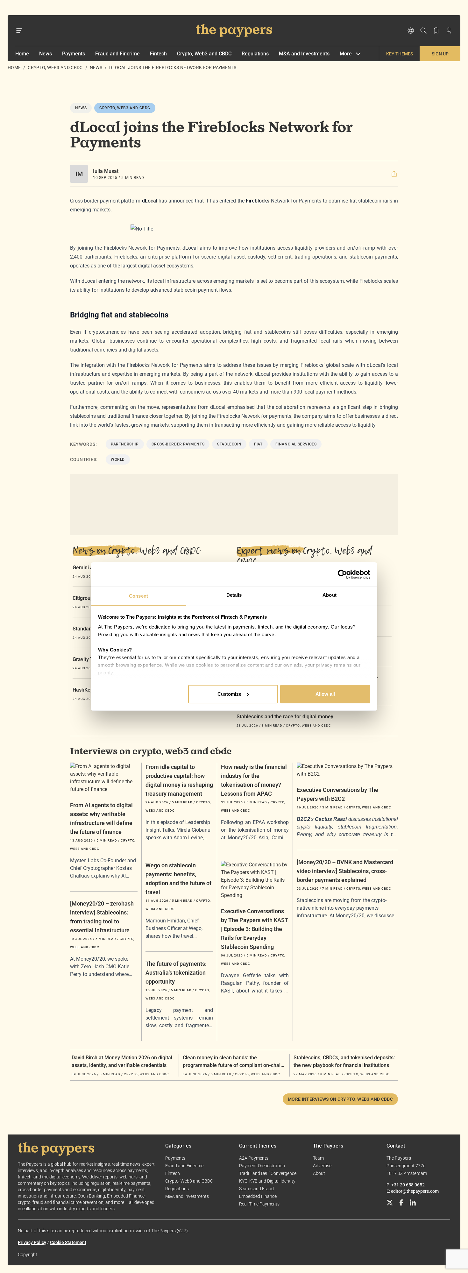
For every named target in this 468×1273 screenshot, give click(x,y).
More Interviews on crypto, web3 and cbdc (340, 1099)
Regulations (255, 54)
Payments (73, 54)
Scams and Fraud (256, 1188)
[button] (394, 174)
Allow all (325, 694)
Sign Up (440, 53)
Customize (229, 694)
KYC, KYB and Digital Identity (267, 1181)
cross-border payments (178, 444)
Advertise (322, 1165)
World (118, 459)
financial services (296, 444)
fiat (258, 444)
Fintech (158, 54)
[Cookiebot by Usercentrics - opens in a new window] (342, 574)
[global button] (411, 30)
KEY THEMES (399, 53)
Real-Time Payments (259, 1203)
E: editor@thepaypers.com (412, 1191)
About (319, 1173)
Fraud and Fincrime (117, 54)
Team (318, 1158)
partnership (125, 444)
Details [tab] (234, 595)
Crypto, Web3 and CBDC (204, 54)
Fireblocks (257, 201)
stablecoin (229, 444)
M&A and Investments (304, 54)
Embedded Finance (258, 1196)
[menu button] (19, 30)
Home (22, 54)
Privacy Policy (32, 1242)
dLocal (149, 201)
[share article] (394, 174)
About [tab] (330, 595)
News (45, 54)
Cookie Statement (68, 1242)
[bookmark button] (436, 30)
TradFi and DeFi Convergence (267, 1173)
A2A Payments (253, 1158)
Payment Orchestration (262, 1165)
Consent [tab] (138, 596)
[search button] (423, 30)
